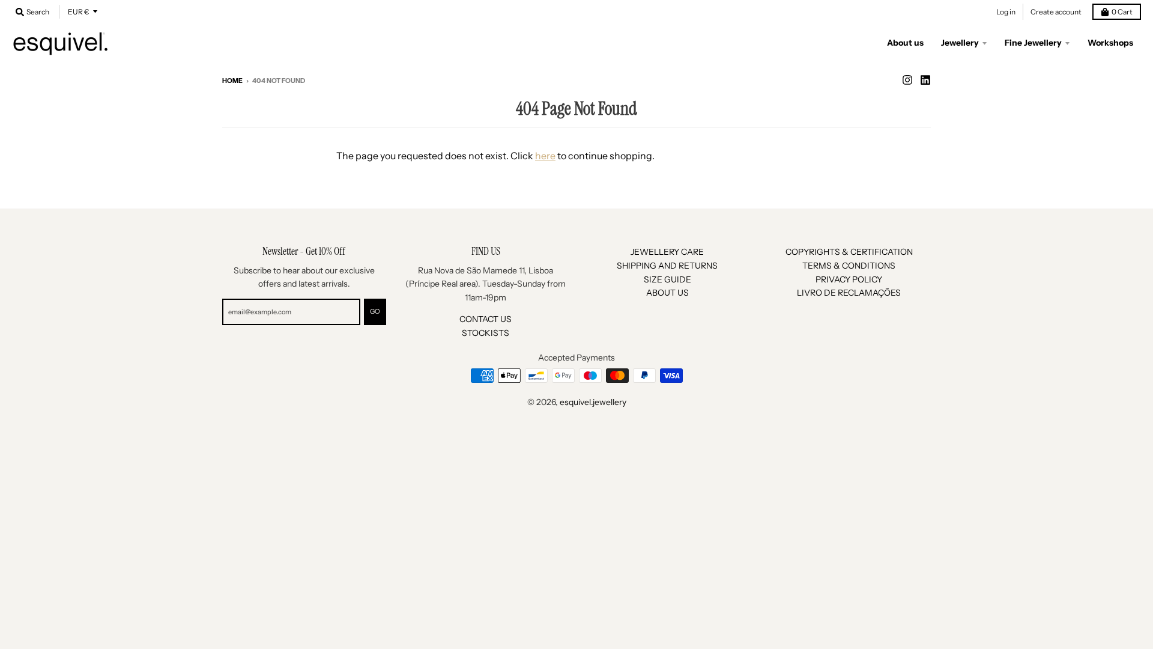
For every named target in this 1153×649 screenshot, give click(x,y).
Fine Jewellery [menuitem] (1033, 42)
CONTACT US (485, 319)
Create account (1056, 11)
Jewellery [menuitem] (960, 42)
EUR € (78, 11)
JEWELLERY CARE (667, 251)
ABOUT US (667, 292)
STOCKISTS (485, 333)
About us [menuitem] (905, 42)
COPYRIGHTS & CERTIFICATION (849, 251)
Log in (1005, 11)
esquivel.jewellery (593, 402)
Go (375, 311)
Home (232, 80)
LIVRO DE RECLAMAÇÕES (849, 292)
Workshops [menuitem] (1110, 42)
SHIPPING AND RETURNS (667, 265)
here (545, 156)
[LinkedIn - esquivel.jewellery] (925, 80)
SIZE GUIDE (667, 279)
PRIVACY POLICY (849, 279)
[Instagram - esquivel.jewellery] (907, 80)
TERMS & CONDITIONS (848, 265)
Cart (1122, 11)
